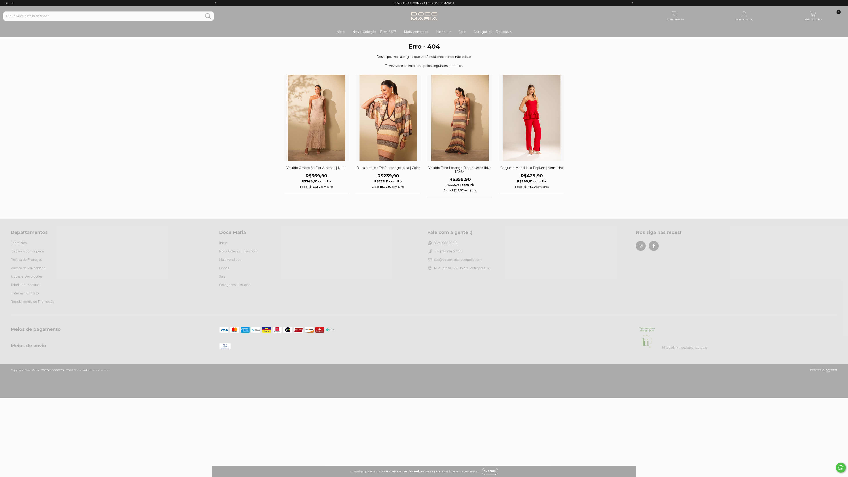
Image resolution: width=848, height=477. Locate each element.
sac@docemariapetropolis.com (458, 260)
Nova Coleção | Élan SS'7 (374, 32)
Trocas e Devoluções (27, 276)
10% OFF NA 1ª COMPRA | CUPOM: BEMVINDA (424, 3)
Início (340, 32)
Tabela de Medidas (25, 285)
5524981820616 (445, 243)
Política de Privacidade (28, 268)
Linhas (442, 32)
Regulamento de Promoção (32, 302)
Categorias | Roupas (491, 32)
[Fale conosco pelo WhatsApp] (841, 468)
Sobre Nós (19, 243)
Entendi (490, 471)
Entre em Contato (25, 293)
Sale (462, 32)
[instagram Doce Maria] (6, 3)
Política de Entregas (26, 260)
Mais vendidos (416, 32)
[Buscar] (208, 16)
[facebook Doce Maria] (13, 3)
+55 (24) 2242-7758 (448, 251)
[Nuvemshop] (823, 371)
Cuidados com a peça (27, 251)
